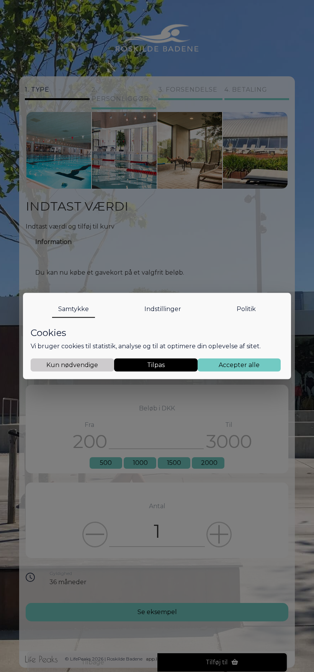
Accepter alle (239, 364)
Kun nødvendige (72, 364)
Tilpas (156, 364)
